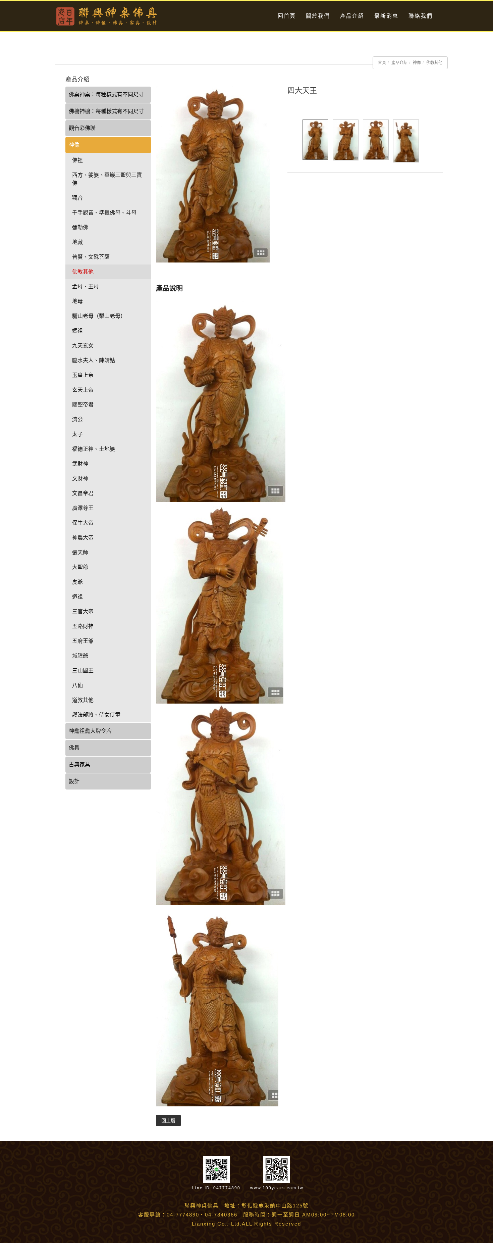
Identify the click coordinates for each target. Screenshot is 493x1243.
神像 (417, 62)
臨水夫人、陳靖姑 (93, 360)
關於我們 (318, 16)
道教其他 (83, 700)
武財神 (80, 464)
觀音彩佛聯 (82, 128)
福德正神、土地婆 (93, 449)
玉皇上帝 (83, 375)
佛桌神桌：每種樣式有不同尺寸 (106, 94)
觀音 (77, 198)
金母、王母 (85, 286)
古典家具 (79, 764)
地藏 (77, 242)
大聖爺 (80, 567)
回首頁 (287, 16)
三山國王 (83, 670)
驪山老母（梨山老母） (99, 316)
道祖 (77, 597)
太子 (77, 434)
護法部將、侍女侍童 (96, 715)
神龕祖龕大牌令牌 (90, 731)
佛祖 (77, 160)
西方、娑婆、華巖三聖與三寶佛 (107, 179)
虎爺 (77, 582)
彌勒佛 (80, 227)
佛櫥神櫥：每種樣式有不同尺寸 (106, 111)
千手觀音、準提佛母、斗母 (104, 213)
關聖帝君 (83, 405)
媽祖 (77, 331)
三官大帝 (83, 611)
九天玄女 (83, 345)
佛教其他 (434, 62)
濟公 (77, 419)
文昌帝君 (83, 493)
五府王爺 (83, 641)
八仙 (77, 685)
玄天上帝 (83, 390)
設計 (74, 781)
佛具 (74, 748)
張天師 (80, 552)
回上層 (168, 1120)
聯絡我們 (420, 16)
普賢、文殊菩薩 (91, 257)
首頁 (382, 62)
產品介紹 (352, 16)
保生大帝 (83, 523)
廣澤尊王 (83, 508)
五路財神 (83, 626)
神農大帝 (83, 537)
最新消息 (386, 16)
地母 (77, 301)
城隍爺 (80, 656)
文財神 (80, 478)
